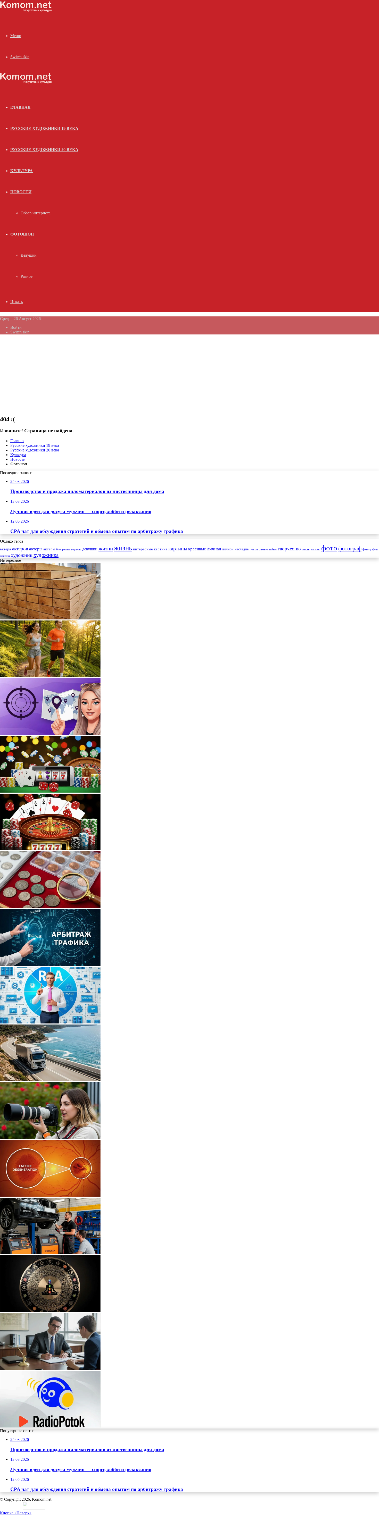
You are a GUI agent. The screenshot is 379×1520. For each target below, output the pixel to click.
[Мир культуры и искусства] (26, 10)
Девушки (29, 255)
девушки (89, 549)
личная (214, 548)
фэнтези (5, 556)
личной (228, 549)
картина (160, 549)
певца (254, 549)
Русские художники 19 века (44, 128)
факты (306, 549)
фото (329, 548)
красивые (197, 549)
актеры (35, 549)
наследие (242, 549)
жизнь (123, 548)
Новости (20, 192)
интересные (143, 549)
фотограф (349, 548)
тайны (273, 549)
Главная (17, 441)
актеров (20, 548)
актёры (49, 549)
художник (21, 555)
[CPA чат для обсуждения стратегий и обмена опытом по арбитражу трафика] (50, 733)
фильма (315, 549)
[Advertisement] (189, 375)
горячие (76, 549)
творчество (289, 548)
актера (5, 549)
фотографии (370, 549)
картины (177, 548)
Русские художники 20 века (44, 149)
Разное (26, 276)
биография (63, 549)
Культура (21, 171)
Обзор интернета (36, 213)
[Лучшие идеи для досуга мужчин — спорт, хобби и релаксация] (50, 676)
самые (263, 549)
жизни (105, 548)
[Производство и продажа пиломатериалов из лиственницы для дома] (50, 618)
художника (46, 555)
